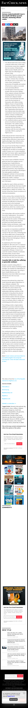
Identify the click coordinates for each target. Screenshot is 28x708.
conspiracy (5, 410)
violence (10, 422)
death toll (18, 410)
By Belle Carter (15, 637)
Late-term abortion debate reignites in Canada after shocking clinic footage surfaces (16, 655)
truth (15, 421)
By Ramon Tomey (16, 644)
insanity (12, 415)
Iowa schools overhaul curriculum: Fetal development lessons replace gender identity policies (15, 648)
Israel (16, 415)
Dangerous (12, 410)
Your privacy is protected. (8, 621)
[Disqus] (14, 528)
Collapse (20, 408)
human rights (14, 413)
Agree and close (13, 699)
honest (8, 413)
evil (17, 412)
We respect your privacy (19, 684)
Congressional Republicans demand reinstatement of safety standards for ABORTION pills (16, 641)
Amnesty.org (5, 389)
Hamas (4, 413)
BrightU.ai (5, 395)
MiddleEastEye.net (7, 392)
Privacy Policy (11, 696)
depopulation (12, 412)
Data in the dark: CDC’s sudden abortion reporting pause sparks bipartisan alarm (15, 634)
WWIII (22, 422)
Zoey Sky (11, 21)
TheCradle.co (5, 386)
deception (5, 412)
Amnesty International (17, 406)
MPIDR (17, 419)
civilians (15, 408)
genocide (21, 412)
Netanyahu (10, 421)
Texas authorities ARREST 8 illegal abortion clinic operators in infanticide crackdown (16, 662)
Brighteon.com (6, 398)
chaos (11, 408)
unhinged (4, 422)
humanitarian (6, 415)
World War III (16, 422)
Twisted (19, 421)
